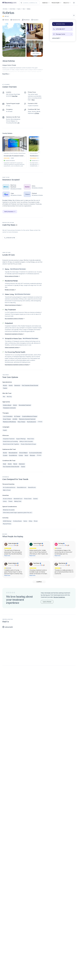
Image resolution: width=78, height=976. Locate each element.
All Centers (5, 8)
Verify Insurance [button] (8, 211)
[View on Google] (5, 544)
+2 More (36, 113)
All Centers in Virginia (16, 188)
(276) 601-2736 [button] (10, 237)
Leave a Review (47, 601)
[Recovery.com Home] (9, 3)
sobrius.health (55, 38)
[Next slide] (39, 152)
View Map (14, 96)
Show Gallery (36, 53)
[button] (62, 24)
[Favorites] (74, 2)
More (33, 100)
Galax (24, 8)
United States (12, 8)
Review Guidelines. (59, 597)
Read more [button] (7, 555)
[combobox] (29, 3)
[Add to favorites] (74, 15)
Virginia (18, 8)
